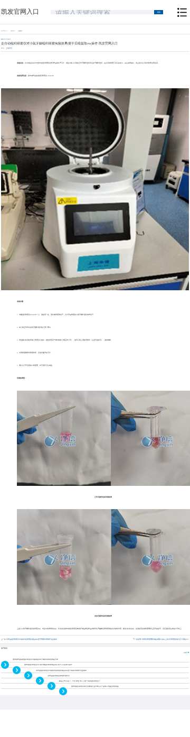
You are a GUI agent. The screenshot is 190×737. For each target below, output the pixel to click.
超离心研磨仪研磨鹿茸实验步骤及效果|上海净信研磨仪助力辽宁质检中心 (163, 639)
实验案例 (20, 30)
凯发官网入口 (20, 11)
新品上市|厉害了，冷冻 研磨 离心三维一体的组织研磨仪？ (79, 681)
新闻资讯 (13, 30)
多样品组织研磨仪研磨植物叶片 (59, 676)
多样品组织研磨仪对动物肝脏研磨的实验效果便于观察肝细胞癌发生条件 (31, 639)
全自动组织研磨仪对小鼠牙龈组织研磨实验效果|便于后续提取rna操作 (48, 665)
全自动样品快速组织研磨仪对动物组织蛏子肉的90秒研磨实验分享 (35, 659)
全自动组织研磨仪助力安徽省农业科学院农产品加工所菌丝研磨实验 (95, 686)
